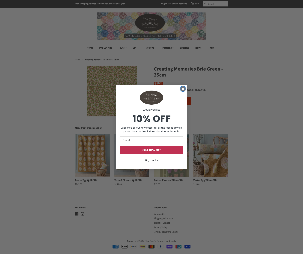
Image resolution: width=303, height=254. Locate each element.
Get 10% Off (151, 150)
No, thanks (151, 160)
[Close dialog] (183, 89)
